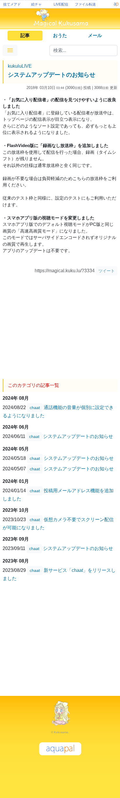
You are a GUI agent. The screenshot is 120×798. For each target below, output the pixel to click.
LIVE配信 (61, 4)
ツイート (106, 270)
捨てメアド (12, 4)
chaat (35, 407)
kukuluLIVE (20, 66)
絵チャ (36, 4)
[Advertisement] (60, 325)
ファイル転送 (85, 4)
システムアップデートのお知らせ (51, 74)
